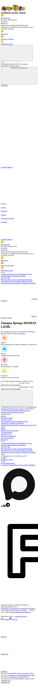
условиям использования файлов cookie (21, 675)
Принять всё (5, 682)
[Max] (19, 502)
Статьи (29, 274)
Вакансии (16, 276)
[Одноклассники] (4, 506)
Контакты (13, 274)
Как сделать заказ (14, 280)
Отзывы (22, 276)
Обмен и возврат (27, 281)
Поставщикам (22, 274)
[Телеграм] (8, 506)
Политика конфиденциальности (20, 612)
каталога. (22, 333)
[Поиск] (17, 53)
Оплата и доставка (14, 281)
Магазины (4, 280)
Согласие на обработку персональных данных (18, 408)
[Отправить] (17, 398)
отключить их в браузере (17, 677)
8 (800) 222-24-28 (7, 460)
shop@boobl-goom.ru (8, 463)
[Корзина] (16, 198)
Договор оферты (7, 276)
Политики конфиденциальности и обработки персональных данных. (16, 411)
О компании (5, 274)
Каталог (3, 416)
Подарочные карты (7, 283)
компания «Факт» (21, 616)
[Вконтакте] (2, 506)
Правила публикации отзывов (24, 283)
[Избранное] (16, 183)
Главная (6, 619)
